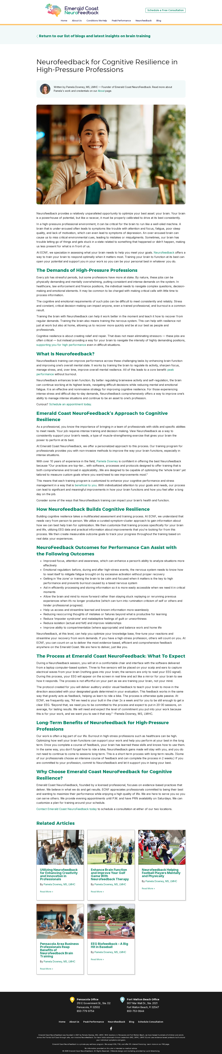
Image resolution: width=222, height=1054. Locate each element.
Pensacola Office (87, 999)
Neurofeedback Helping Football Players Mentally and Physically (161, 873)
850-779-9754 (85, 1011)
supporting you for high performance (61, 345)
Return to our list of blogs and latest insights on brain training (94, 36)
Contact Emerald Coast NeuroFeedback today (66, 809)
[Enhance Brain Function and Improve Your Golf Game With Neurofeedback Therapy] (110, 847)
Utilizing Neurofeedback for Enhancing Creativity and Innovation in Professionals (59, 874)
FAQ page (165, 1044)
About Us (77, 20)
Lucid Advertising (153, 1051)
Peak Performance (121, 20)
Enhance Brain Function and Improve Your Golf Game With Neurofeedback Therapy (110, 874)
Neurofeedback (144, 20)
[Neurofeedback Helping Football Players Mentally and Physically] (161, 847)
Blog (158, 20)
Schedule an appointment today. (70, 404)
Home (64, 20)
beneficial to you (86, 485)
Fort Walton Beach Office (143, 999)
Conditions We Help (97, 20)
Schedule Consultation (150, 1021)
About (101, 90)
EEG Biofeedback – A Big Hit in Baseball (109, 945)
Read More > (46, 891)
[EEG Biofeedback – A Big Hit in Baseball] (110, 921)
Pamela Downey (107, 461)
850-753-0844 (135, 1011)
